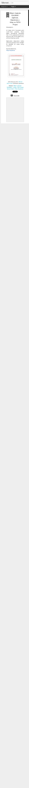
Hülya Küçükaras (19, 89)
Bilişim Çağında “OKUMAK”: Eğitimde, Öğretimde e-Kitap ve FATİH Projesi (15, 19)
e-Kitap (14, 87)
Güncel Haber (10, 89)
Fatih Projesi (20, 87)
